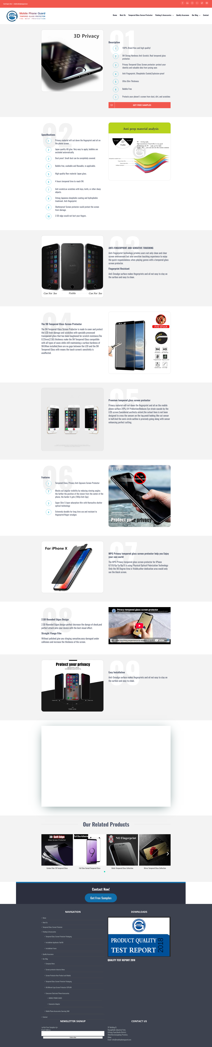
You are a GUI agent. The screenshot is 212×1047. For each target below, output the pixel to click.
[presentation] (44, 853)
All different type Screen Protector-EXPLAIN (59, 987)
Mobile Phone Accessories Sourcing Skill (57, 1011)
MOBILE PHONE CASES (55, 998)
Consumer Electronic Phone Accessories (57, 993)
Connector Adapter (54, 1004)
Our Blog (45, 959)
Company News (50, 963)
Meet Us (45, 922)
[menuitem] (116, 15)
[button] (104, 872)
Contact (45, 1017)
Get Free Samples (100, 898)
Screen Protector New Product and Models (58, 975)
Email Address (46, 1029)
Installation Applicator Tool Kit (54, 942)
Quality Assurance (48, 954)
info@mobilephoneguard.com (21, 4)
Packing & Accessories (49, 932)
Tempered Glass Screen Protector (52, 927)
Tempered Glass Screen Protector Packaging (59, 936)
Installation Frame (51, 948)
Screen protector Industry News (55, 969)
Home (44, 918)
